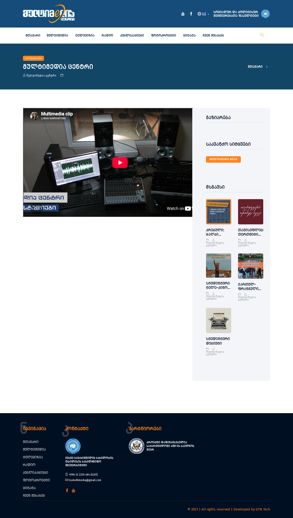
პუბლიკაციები (132, 35)
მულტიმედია (57, 35)
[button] (203, 14)
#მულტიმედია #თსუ (223, 159)
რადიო (107, 35)
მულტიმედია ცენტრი (41, 75)
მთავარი (33, 35)
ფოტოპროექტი (163, 35)
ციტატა (189, 35)
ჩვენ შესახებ (213, 35)
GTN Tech (263, 509)
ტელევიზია (85, 35)
